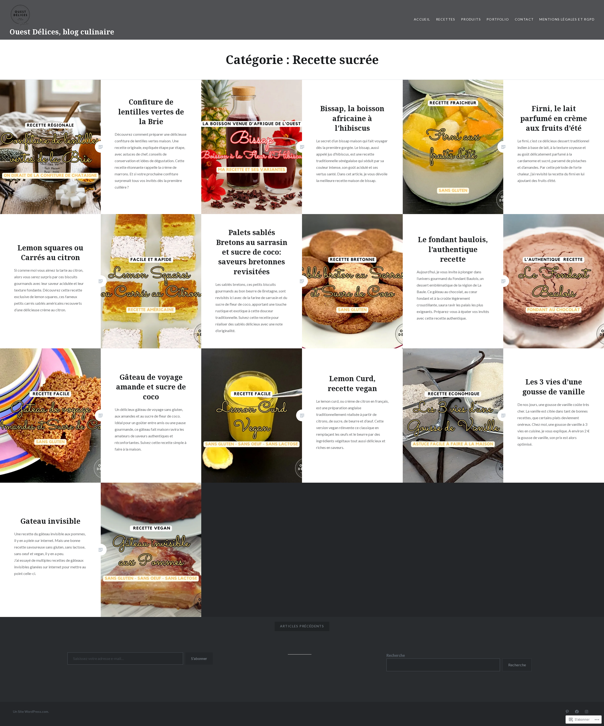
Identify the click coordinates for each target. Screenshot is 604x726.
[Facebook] (577, 711)
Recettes (445, 19)
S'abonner (199, 658)
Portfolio (498, 19)
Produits (471, 19)
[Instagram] (586, 711)
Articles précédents (302, 626)
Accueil (422, 19)
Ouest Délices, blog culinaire (61, 32)
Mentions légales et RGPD (567, 19)
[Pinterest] (567, 711)
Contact (524, 19)
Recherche (395, 655)
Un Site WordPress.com (30, 711)
